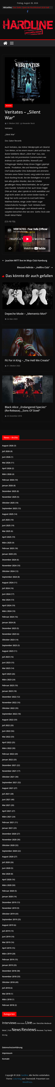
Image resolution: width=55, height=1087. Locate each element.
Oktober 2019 (8, 913)
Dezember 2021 (9, 765)
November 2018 (9, 976)
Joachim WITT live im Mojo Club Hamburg (26, 260)
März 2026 (6, 474)
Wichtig (4, 1035)
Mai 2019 (6, 942)
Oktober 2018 (8, 982)
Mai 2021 (6, 805)
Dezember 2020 (9, 833)
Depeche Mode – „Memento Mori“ (26, 313)
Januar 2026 (7, 485)
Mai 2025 (6, 531)
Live (28, 1022)
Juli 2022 (6, 725)
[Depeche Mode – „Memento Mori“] (27, 284)
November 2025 (9, 497)
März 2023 (6, 679)
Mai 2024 (6, 599)
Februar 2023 (8, 685)
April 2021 (6, 811)
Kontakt (5, 1058)
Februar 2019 (8, 959)
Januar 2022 (7, 759)
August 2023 (7, 651)
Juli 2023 (6, 657)
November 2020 (9, 839)
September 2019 (9, 919)
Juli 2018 (6, 988)
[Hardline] (5, 43)
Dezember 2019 (9, 902)
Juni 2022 (6, 731)
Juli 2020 (6, 862)
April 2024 (6, 605)
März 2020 (6, 885)
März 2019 (6, 953)
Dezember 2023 (9, 628)
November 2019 (9, 908)
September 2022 (9, 714)
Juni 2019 (6, 936)
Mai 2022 (6, 736)
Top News (48, 1030)
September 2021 (9, 782)
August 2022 (7, 719)
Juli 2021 (6, 794)
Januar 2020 (7, 896)
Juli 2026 (6, 451)
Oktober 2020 (8, 845)
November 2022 (9, 702)
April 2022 (6, 742)
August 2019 (7, 925)
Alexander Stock (28, 123)
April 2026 (6, 468)
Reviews (9, 106)
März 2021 (6, 816)
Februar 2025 (8, 548)
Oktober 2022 (8, 708)
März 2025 (6, 542)
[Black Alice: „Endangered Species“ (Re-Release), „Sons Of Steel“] (27, 377)
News (16, 1029)
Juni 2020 (6, 868)
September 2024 (9, 577)
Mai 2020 (6, 873)
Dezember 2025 (9, 491)
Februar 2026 (8, 480)
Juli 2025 (6, 519)
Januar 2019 (7, 965)
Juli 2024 (6, 588)
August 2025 (7, 514)
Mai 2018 (6, 993)
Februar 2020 (8, 891)
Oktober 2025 (8, 502)
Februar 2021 (8, 822)
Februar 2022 (8, 754)
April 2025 (6, 537)
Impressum (7, 1053)
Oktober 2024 (8, 571)
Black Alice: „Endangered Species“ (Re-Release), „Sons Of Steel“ (25, 408)
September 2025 (9, 508)
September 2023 (9, 645)
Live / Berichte (38, 1023)
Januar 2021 (7, 828)
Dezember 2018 (9, 971)
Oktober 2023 (8, 639)
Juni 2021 (6, 799)
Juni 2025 (6, 525)
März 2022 (6, 748)
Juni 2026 (6, 457)
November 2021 (9, 771)
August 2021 (7, 788)
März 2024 (6, 611)
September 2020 (9, 851)
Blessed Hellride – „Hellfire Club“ (33, 267)
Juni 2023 (6, 662)
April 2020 (6, 879)
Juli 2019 (6, 931)
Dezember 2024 (9, 559)
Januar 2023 (7, 691)
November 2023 (9, 634)
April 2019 (6, 948)
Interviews (9, 1023)
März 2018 (6, 999)
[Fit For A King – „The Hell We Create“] (27, 330)
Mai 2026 (6, 462)
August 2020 (7, 856)
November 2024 (9, 565)
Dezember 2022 (9, 696)
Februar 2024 (8, 616)
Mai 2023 (6, 668)
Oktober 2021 (8, 776)
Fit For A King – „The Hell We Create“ (27, 360)
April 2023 (6, 674)
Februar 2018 (8, 1005)
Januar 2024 (7, 622)
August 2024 (7, 582)
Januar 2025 (7, 554)
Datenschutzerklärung (12, 1047)
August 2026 (7, 445)
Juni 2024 (6, 594)
